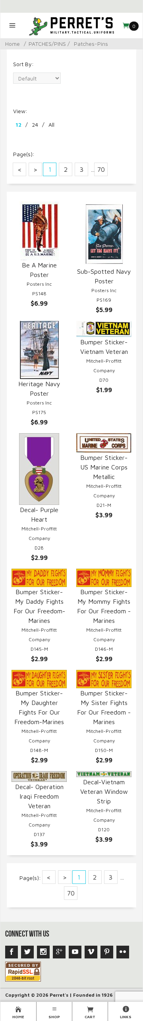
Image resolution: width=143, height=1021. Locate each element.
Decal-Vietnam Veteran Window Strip (104, 791)
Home (12, 43)
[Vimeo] (91, 952)
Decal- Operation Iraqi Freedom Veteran (39, 796)
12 (18, 124)
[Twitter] (27, 952)
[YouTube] (75, 952)
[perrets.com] (71, 25)
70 (101, 169)
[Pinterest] (106, 952)
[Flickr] (122, 952)
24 (35, 124)
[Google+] (59, 952)
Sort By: (23, 64)
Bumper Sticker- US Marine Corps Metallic (104, 467)
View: (20, 111)
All (51, 124)
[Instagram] (43, 952)
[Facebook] (11, 952)
